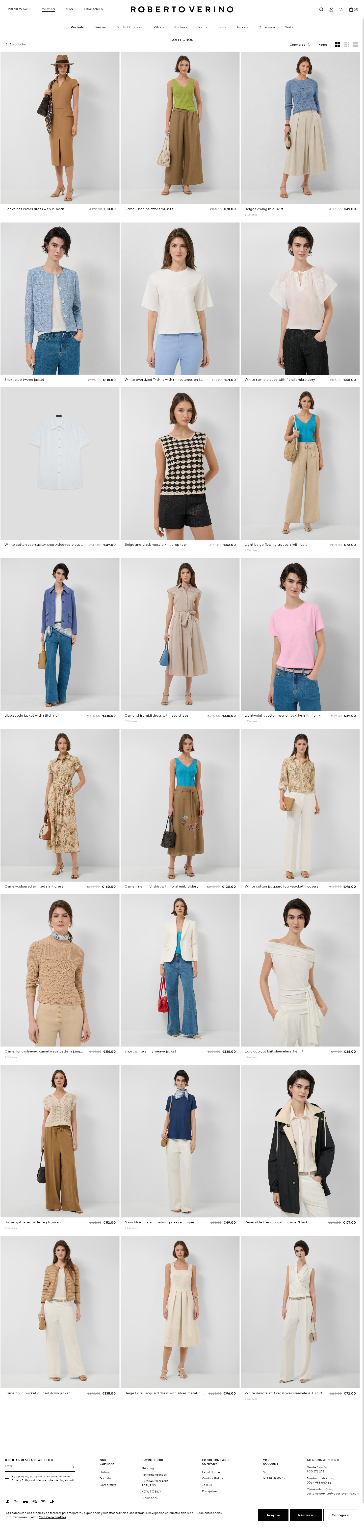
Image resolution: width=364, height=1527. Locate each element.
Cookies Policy (212, 1478)
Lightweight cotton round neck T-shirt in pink (282, 715)
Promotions (149, 1498)
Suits (289, 27)
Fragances (93, 9)
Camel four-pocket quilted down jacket (37, 1393)
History (105, 1472)
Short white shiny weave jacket (150, 1051)
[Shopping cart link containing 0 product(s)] (351, 9)
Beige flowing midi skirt (264, 209)
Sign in (268, 1472)
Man (69, 9)
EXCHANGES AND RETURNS (154, 1483)
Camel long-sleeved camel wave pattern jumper (44, 1051)
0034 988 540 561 (319, 1482)
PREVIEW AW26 (19, 9)
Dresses (100, 27)
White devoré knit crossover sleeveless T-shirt (283, 1393)
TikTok (52, 1502)
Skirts (222, 27)
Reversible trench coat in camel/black (276, 1222)
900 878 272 (315, 1471)
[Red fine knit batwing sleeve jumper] (147, 1228)
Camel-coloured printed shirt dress (33, 886)
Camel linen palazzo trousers (149, 209)
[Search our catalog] (321, 9)
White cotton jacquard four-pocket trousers (281, 886)
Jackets (242, 27)
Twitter (16, 1502)
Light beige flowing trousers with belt (276, 544)
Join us (207, 1485)
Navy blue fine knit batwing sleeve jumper (160, 1222)
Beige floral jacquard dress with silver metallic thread (164, 1393)
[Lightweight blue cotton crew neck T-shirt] (261, 721)
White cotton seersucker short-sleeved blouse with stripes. (44, 544)
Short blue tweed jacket (24, 380)
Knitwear (181, 27)
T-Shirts (158, 27)
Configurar (341, 1515)
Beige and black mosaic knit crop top (155, 544)
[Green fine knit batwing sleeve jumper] (140, 1228)
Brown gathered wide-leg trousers (33, 1222)
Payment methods (154, 1474)
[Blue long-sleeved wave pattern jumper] (20, 1057)
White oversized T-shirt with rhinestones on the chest (164, 380)
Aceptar (273, 1515)
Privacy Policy (21, 1480)
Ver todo (77, 27)
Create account (274, 1477)
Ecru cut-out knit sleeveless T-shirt (274, 1051)
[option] (60, 128)
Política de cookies (52, 1517)
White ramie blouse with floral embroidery (280, 380)
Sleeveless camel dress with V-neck (34, 209)
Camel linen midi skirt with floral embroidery (161, 886)
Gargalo (105, 1478)
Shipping (147, 1468)
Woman (48, 9)
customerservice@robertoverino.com (333, 1493)
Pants (203, 27)
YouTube (25, 1502)
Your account (270, 1461)
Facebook (7, 1502)
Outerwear (267, 27)
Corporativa (108, 1485)
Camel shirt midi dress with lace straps (156, 715)
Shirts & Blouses (129, 27)
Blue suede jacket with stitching (31, 715)
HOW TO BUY (151, 1491)
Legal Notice (211, 1472)
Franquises (209, 1491)
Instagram (43, 1502)
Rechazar (306, 1515)
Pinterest (34, 1502)
